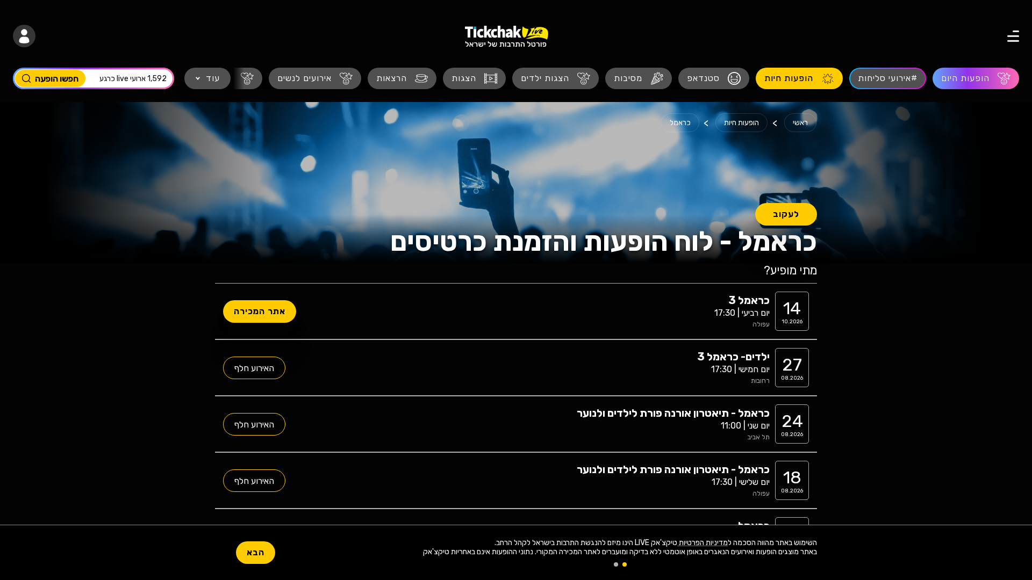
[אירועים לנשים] (315, 78)
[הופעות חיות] (799, 78)
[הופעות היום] (976, 78)
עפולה (761, 324)
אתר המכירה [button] (259, 311)
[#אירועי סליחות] (887, 78)
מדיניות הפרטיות (702, 542)
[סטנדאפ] (713, 78)
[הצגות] (474, 78)
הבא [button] (255, 552)
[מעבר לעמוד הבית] (506, 36)
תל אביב (759, 437)
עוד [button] (213, 78)
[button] (1004, 36)
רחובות (760, 381)
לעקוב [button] (786, 214)
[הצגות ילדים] (555, 78)
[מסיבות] (638, 78)
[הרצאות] (402, 78)
